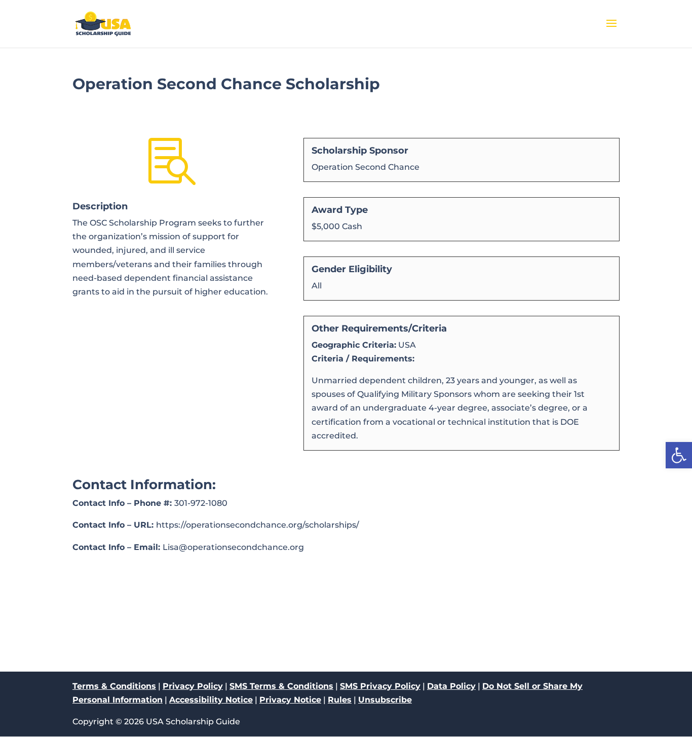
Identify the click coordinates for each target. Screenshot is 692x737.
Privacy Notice (290, 700)
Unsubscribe (385, 700)
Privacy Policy (193, 686)
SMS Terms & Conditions (281, 686)
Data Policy (451, 686)
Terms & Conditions (114, 686)
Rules (340, 700)
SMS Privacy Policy (380, 686)
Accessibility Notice (211, 700)
